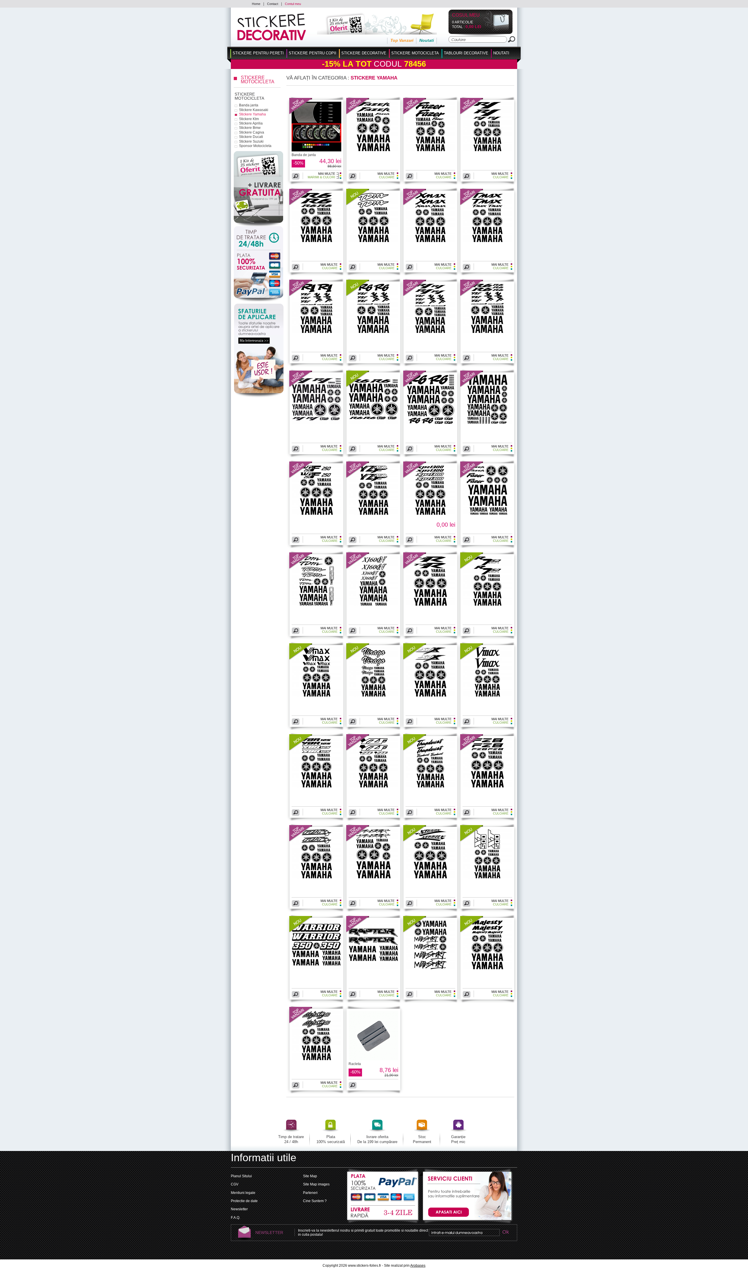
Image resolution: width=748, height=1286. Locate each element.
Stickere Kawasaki (253, 110)
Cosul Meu (466, 15)
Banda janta (248, 105)
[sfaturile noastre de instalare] (259, 397)
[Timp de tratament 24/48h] (258, 238)
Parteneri (310, 1193)
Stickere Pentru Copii (312, 53)
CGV (234, 1184)
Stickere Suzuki (251, 141)
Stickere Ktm (249, 119)
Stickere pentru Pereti (258, 53)
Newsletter (239, 1209)
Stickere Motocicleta (415, 53)
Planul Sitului (241, 1176)
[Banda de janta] (301, 113)
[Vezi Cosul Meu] (496, 30)
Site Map (310, 1176)
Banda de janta (304, 155)
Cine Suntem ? (315, 1201)
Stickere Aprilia (251, 123)
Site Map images (316, 1184)
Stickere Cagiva (251, 132)
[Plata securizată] (258, 276)
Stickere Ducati (251, 137)
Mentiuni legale (243, 1193)
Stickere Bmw (250, 128)
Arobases (417, 1265)
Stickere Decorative (363, 53)
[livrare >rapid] (383, 1213)
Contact (272, 4)
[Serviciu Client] (466, 1223)
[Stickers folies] (271, 39)
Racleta (355, 1064)
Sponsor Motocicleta (255, 146)
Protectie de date (244, 1201)
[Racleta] (373, 1059)
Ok (505, 1232)
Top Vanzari (401, 40)
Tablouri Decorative (466, 53)
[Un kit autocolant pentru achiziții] (369, 33)
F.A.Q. (235, 1218)
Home (256, 4)
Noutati (426, 40)
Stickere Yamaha (252, 114)
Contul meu (293, 4)
